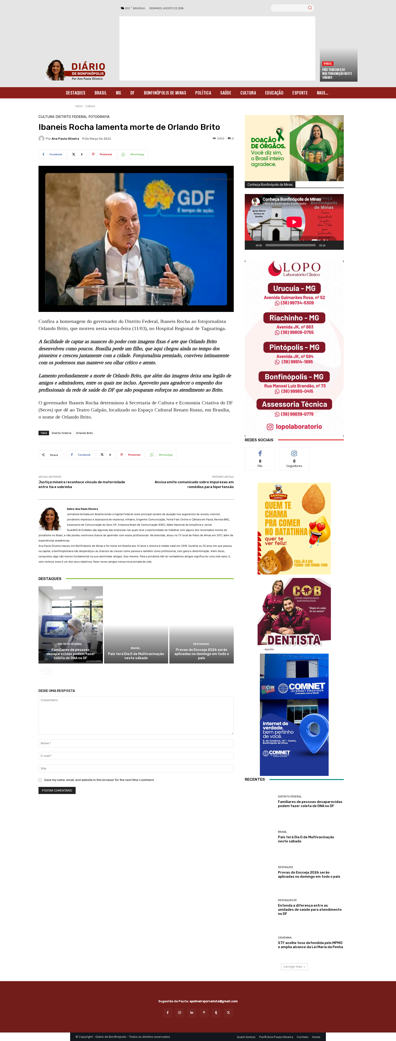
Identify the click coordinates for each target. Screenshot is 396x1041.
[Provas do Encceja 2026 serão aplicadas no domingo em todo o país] (201, 624)
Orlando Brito (84, 433)
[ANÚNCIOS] (294, 614)
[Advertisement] (217, 48)
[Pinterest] (204, 1012)
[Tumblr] (216, 1012)
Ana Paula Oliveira (65, 138)
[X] (228, 1012)
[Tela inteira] (338, 245)
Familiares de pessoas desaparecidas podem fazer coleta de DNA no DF (71, 654)
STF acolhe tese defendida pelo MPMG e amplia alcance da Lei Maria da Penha (310, 945)
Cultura (90, 106)
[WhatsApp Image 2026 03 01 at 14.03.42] (294, 348)
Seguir (294, 451)
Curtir (260, 451)
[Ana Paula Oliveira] (42, 139)
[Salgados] (294, 573)
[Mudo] (330, 245)
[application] (294, 222)
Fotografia (99, 117)
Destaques (201, 644)
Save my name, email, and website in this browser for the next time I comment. (99, 780)
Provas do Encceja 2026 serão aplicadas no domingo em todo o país (201, 654)
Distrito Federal (71, 117)
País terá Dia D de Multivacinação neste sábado (337, 73)
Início (79, 106)
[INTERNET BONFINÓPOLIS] (294, 715)
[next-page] (49, 671)
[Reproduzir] (250, 245)
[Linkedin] (191, 1012)
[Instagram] (179, 1012)
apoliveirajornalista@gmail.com (214, 1001)
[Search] (309, 8)
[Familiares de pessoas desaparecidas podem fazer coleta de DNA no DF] (70, 624)
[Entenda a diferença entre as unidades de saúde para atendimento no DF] (260, 907)
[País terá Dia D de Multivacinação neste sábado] (136, 624)
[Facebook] (167, 1012)
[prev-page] (41, 671)
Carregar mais (292, 967)
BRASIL (328, 63)
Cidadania (285, 937)
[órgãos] (294, 148)
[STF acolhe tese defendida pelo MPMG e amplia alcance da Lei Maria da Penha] (260, 943)
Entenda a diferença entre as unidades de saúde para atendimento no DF (310, 909)
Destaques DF (287, 900)
